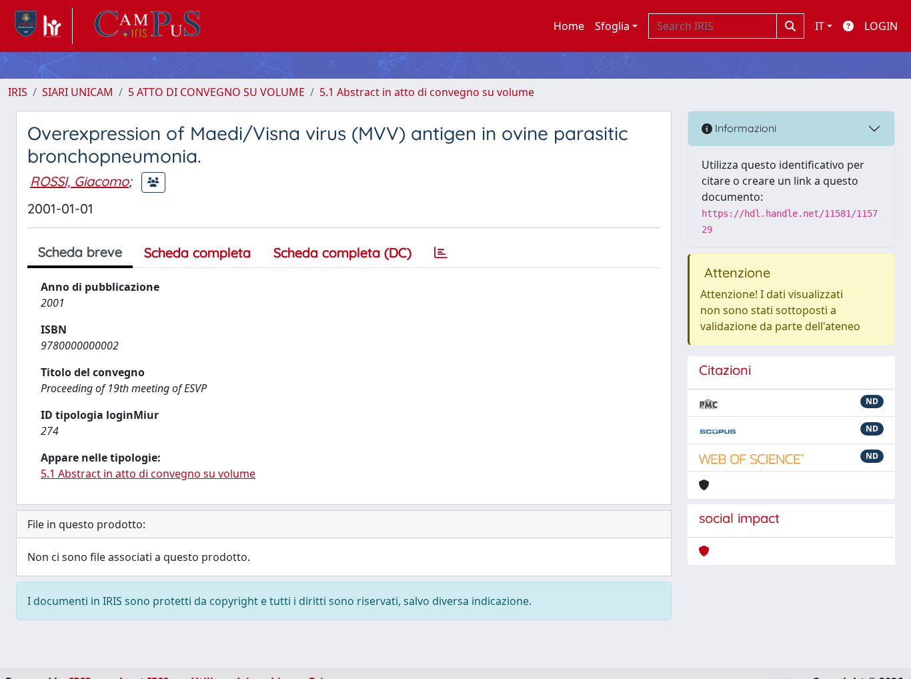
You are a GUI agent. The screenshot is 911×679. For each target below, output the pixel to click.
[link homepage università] (147, 26)
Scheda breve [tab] (80, 251)
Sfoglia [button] (612, 26)
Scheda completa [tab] (197, 252)
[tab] (441, 253)
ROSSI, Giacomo (79, 181)
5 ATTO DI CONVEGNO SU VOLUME (216, 92)
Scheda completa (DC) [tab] (342, 252)
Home (569, 26)
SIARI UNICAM (77, 92)
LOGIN (881, 26)
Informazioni (744, 128)
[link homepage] (40, 26)
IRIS (17, 92)
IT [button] (819, 26)
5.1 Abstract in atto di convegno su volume (426, 92)
